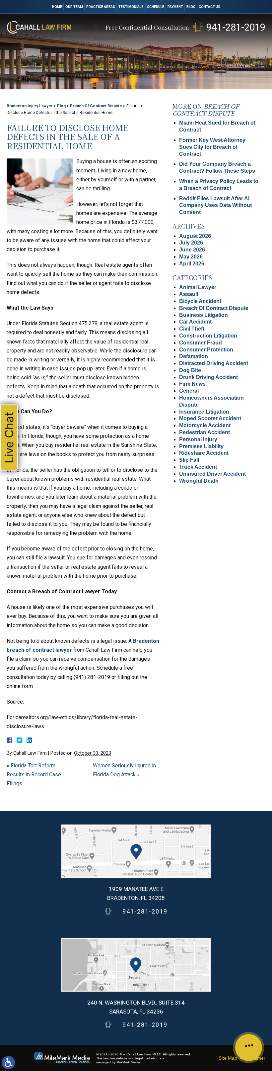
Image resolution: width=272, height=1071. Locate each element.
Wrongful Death (199, 481)
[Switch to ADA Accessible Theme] (8, 1062)
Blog (190, 7)
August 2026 (195, 236)
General (189, 391)
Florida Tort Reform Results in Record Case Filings (34, 774)
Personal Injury (198, 439)
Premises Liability (201, 446)
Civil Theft (191, 329)
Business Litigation (203, 315)
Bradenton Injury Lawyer (30, 106)
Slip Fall (189, 460)
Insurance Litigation (204, 412)
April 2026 (191, 263)
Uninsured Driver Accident (212, 474)
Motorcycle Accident (205, 425)
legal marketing (147, 1058)
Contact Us (209, 7)
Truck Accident (198, 467)
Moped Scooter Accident (210, 418)
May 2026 (191, 256)
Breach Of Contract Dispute (96, 106)
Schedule (155, 7)
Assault (188, 294)
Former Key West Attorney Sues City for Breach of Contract (212, 147)
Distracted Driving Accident (213, 363)
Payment (175, 7)
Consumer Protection (206, 349)
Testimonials (131, 7)
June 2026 (192, 249)
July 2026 (191, 242)
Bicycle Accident (200, 301)
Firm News (192, 384)
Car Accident (195, 322)
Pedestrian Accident (204, 432)
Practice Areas (100, 7)
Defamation (193, 356)
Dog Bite (190, 370)
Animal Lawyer (197, 287)
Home (57, 7)
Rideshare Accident (204, 453)
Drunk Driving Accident (208, 377)
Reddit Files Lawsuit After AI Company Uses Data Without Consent (215, 205)
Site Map (228, 1058)
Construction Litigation (208, 336)
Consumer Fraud (200, 342)
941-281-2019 (235, 27)
